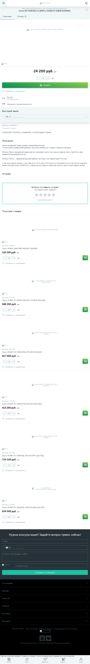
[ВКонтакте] (48, 638)
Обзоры (5, 606)
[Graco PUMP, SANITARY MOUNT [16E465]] (45, 230)
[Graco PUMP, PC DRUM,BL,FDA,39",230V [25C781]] (45, 489)
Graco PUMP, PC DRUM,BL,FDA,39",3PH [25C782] (23, 456)
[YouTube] (42, 638)
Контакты (6, 621)
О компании (7, 583)
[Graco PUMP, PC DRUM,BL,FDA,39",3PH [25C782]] (45, 437)
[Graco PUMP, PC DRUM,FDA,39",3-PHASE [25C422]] (45, 282)
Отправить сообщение (45, 572)
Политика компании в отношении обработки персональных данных (45, 643)
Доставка (6, 613)
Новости (6, 598)
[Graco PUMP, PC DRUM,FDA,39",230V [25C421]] (45, 333)
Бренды (5, 591)
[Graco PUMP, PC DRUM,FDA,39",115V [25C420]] (45, 385)
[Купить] (85, 257)
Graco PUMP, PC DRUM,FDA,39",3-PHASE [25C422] (23, 300)
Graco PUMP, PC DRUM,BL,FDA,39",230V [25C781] (23, 507)
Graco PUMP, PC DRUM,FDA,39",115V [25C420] (22, 404)
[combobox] (6, 117)
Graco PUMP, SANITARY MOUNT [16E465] (19, 248)
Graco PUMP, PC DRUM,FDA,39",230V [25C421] (22, 352)
